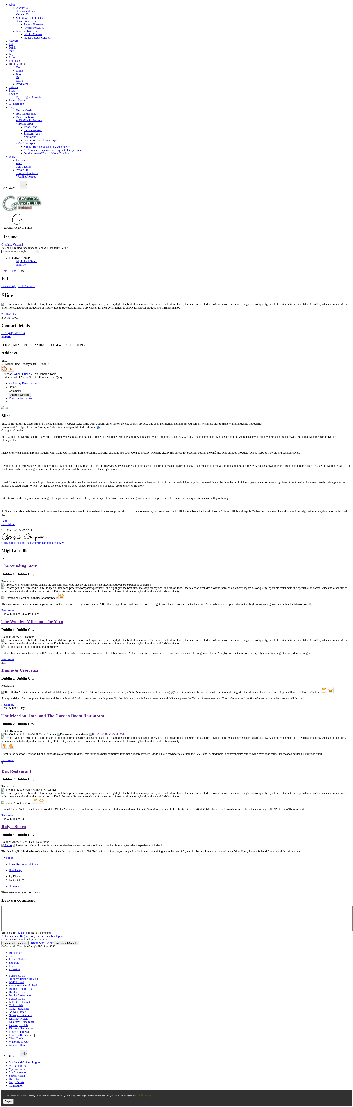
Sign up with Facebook (15, 943)
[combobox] (23, 185)
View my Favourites (20, 398)
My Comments (17, 1072)
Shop (12, 107)
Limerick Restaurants (21, 1035)
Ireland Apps (24, 123)
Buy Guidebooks (26, 113)
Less (4, 520)
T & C (12, 956)
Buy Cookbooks (25, 117)
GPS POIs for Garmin (29, 120)
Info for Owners (26, 31)
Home (5, 270)
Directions (7, 373)
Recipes (13, 93)
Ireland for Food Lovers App (40, 140)
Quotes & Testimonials (29, 17)
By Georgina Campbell (29, 97)
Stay (11, 50)
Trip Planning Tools (44, 373)
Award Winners (26, 21)
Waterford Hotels (19, 1041)
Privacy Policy (17, 959)
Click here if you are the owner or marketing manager (32, 542)
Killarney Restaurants (21, 1021)
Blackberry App (33, 130)
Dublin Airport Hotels (21, 988)
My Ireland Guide (26, 261)
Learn (12, 57)
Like (13, 314)
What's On (22, 169)
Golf (19, 163)
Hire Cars (14, 1079)
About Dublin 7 (23, 373)
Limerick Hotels (18, 1031)
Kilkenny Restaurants (21, 1028)
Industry (21, 264)
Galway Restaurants (20, 1015)
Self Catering (23, 166)
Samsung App (32, 133)
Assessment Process (27, 11)
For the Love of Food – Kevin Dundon (46, 153)
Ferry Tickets (16, 1082)
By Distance (16, 876)
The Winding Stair (19, 566)
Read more (7, 610)
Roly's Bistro (13, 826)
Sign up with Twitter (41, 942)
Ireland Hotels (17, 975)
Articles (13, 87)
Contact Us (22, 14)
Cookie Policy (144, 1095)
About (12, 4)
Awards (13, 40)
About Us (22, 7)
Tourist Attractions (27, 173)
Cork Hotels (16, 1005)
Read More (8, 524)
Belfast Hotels (17, 998)
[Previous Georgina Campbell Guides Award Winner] (324, 690)
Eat (11, 44)
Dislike (5, 314)
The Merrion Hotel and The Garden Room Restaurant (52, 715)
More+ (13, 156)
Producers (14, 60)
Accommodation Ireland (23, 985)
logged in (22, 932)
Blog (12, 90)
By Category (16, 879)
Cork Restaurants (19, 1008)
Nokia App (30, 136)
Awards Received (34, 27)
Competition (16, 1085)
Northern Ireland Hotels (22, 978)
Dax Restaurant (16, 771)
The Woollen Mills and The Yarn (32, 621)
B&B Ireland (16, 982)
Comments (15, 886)
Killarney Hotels (18, 1018)
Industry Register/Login (37, 37)
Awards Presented (34, 24)
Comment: (15, 390)
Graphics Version (11, 244)
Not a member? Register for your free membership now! (34, 936)
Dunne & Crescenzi (19, 670)
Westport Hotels (18, 1045)
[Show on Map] (4, 370)
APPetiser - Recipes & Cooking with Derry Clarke (53, 150)
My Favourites (17, 1065)
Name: (13, 386)
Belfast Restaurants (20, 1002)
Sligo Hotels (16, 1038)
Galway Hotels (17, 1011)
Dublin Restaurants (20, 995)
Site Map (14, 962)
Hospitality (15, 870)
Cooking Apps (25, 143)
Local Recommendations (23, 864)
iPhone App (30, 126)
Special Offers (17, 100)
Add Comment (26, 286)
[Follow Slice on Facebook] (4, 341)
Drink (12, 47)
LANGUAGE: (10, 187)
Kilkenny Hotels (18, 1025)
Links (12, 966)
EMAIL (6, 336)
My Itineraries (17, 1069)
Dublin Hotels (17, 992)
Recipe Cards (24, 110)
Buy (11, 54)
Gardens (21, 160)
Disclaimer (15, 952)
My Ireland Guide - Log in (24, 1062)
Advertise (14, 969)
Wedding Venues (26, 176)
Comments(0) (9, 286)
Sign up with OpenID (66, 943)
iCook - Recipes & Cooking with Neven (47, 146)
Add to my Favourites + (23, 383)
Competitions (16, 103)
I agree (8, 1101)
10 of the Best (17, 64)
